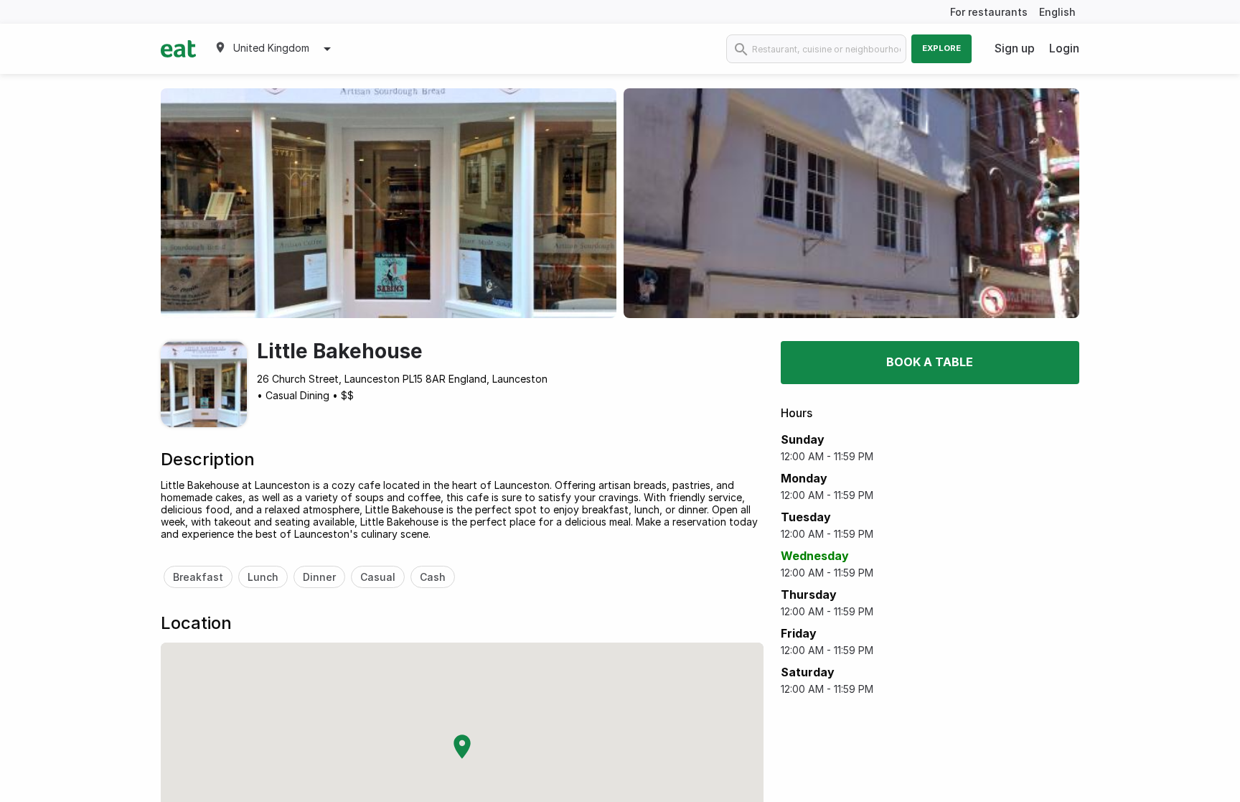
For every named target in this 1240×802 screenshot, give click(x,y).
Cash (433, 577)
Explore (941, 48)
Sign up (1015, 48)
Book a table (929, 362)
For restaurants (989, 12)
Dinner (319, 577)
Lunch (263, 577)
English (1057, 12)
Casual (377, 577)
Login (1064, 48)
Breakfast (198, 577)
